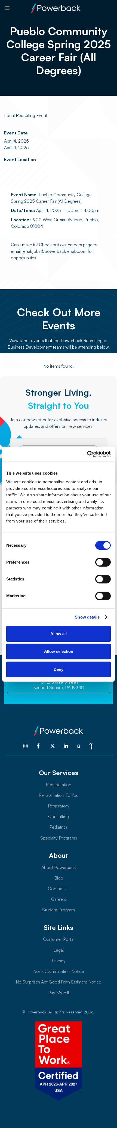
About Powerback (58, 867)
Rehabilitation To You (59, 795)
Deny (58, 669)
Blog (58, 878)
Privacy (59, 960)
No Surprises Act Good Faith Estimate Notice (58, 982)
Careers (58, 899)
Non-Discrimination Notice (58, 971)
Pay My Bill (58, 992)
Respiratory (58, 806)
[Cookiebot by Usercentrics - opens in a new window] (87, 454)
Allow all (58, 633)
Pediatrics (58, 827)
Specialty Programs (58, 838)
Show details (87, 617)
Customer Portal (58, 939)
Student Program (58, 909)
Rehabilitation (58, 784)
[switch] (103, 562)
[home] (56, 8)
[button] (7, 8)
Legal (58, 950)
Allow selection (58, 651)
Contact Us (58, 888)
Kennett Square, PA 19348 (58, 685)
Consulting (58, 816)
